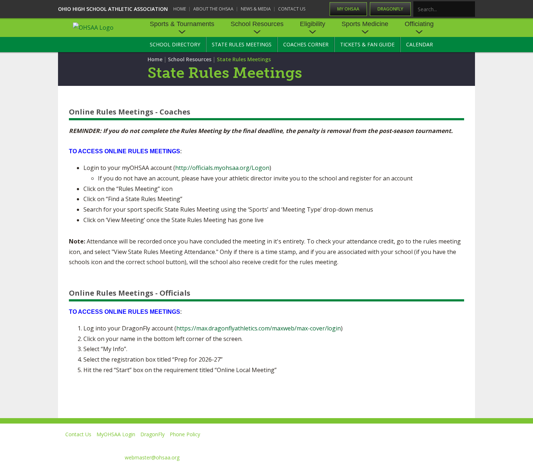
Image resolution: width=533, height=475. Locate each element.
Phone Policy (185, 434)
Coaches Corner (306, 44)
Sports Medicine (365, 24)
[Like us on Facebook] (339, 444)
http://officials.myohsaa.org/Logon (222, 168)
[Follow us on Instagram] (435, 444)
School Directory (175, 44)
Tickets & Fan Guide (367, 44)
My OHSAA (348, 9)
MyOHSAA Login (115, 434)
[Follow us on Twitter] (369, 444)
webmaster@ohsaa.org (152, 457)
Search (470, 9)
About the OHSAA (213, 9)
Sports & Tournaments (182, 24)
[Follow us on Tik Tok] (468, 444)
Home (179, 9)
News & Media (256, 9)
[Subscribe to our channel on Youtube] (402, 444)
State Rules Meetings (242, 44)
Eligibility (312, 24)
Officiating (419, 24)
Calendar (419, 44)
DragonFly (390, 9)
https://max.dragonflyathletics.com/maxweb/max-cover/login (258, 328)
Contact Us (291, 9)
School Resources (257, 24)
